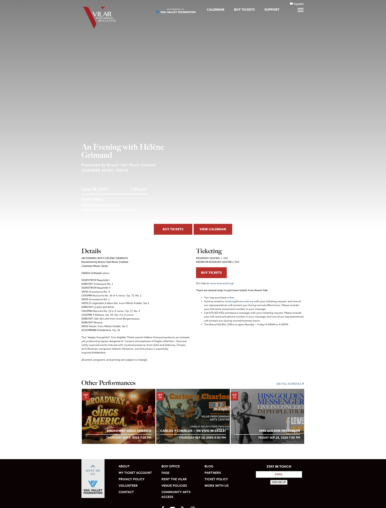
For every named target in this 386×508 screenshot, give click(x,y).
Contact (126, 492)
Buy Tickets (244, 9)
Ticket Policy (216, 479)
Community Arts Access (176, 494)
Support (271, 9)
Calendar (215, 9)
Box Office (170, 466)
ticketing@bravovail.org (239, 301)
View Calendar (213, 229)
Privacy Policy (132, 479)
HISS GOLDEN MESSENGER (279, 431)
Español (299, 3)
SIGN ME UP (279, 482)
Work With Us (216, 486)
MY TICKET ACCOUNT (135, 473)
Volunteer (128, 486)
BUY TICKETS (211, 272)
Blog (208, 466)
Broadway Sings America (129, 431)
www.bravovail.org (221, 283)
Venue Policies (174, 486)
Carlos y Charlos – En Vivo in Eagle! (193, 431)
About (124, 466)
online (230, 297)
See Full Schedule (289, 383)
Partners (212, 473)
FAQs (165, 473)
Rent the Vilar (174, 479)
